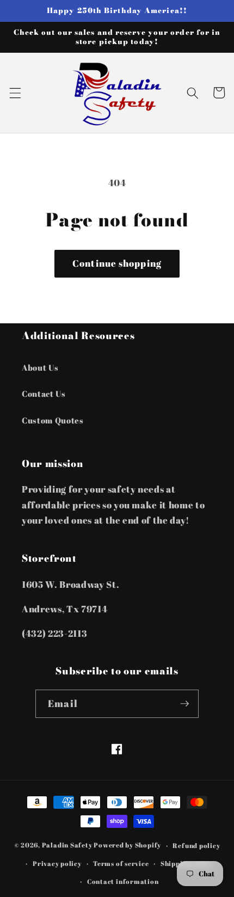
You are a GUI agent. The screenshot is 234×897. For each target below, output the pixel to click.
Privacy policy (57, 863)
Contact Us (44, 393)
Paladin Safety (67, 845)
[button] (15, 92)
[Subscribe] (184, 704)
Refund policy (196, 845)
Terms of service (121, 863)
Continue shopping (117, 263)
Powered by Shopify (127, 845)
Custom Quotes (53, 420)
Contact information (123, 881)
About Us (40, 367)
